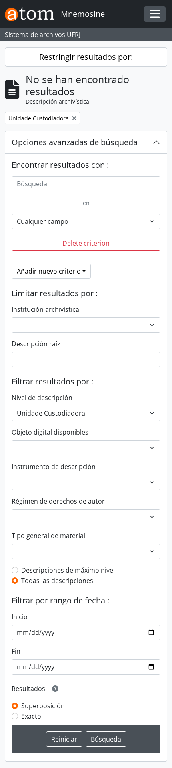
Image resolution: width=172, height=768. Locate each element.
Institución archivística (45, 309)
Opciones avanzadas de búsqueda (75, 142)
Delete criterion (86, 243)
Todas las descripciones (57, 580)
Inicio (20, 616)
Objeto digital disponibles (50, 432)
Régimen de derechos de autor (58, 501)
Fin (16, 651)
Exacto (31, 716)
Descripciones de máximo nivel (68, 570)
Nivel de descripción (42, 397)
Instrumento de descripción (54, 466)
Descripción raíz (36, 343)
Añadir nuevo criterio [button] (49, 271)
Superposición (43, 705)
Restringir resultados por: (86, 56)
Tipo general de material (48, 535)
